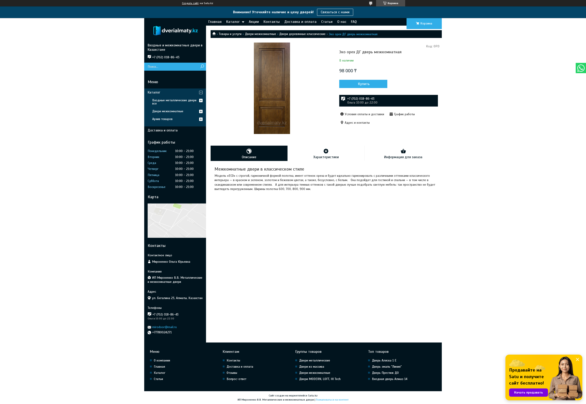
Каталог (233, 21)
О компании (162, 360)
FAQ (354, 21)
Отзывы (232, 373)
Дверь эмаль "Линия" (387, 367)
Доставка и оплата (300, 21)
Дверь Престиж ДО (385, 373)
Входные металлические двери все (174, 101)
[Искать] (202, 67)
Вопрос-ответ (236, 379)
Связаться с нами (335, 12)
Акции (254, 21)
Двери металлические (314, 360)
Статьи (327, 21)
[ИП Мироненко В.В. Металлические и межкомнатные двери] (175, 30)
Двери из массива (311, 367)
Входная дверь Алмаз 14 (389, 379)
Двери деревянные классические (302, 34)
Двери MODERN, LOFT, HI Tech (320, 379)
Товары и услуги (230, 34)
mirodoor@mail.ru (164, 327)
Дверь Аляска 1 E (384, 360)
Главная (215, 21)
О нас (341, 21)
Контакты (271, 21)
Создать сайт (190, 3)
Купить (364, 84)
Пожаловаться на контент (332, 399)
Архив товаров (162, 119)
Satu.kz (312, 395)
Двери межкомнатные (260, 34)
